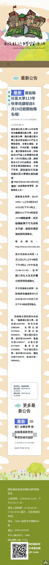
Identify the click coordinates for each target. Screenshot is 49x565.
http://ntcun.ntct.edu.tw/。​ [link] (28, 247)
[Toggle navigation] (8, 64)
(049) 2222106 (22, 530)
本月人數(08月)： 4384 (19, 535)
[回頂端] (46, 564)
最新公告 (29, 78)
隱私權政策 (14, 489)
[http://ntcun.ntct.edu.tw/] (26, 179)
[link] (25, 251)
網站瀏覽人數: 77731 (18, 540)
